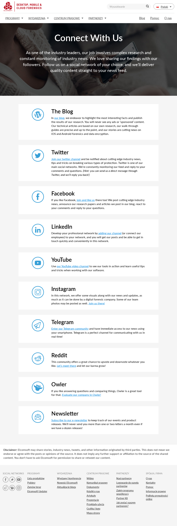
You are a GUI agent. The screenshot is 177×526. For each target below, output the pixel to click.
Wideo (90, 478)
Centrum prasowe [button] (67, 18)
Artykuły (91, 495)
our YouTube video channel (73, 266)
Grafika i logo (93, 508)
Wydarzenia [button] (36, 18)
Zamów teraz (34, 487)
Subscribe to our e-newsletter (69, 420)
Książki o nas (93, 491)
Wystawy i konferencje (69, 478)
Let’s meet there (66, 365)
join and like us (86, 200)
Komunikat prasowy (97, 482)
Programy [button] (12, 18)
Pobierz (31, 482)
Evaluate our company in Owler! (81, 394)
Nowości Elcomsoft (67, 482)
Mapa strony (93, 512)
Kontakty (150, 482)
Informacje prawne (156, 491)
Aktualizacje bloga (66, 487)
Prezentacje (93, 500)
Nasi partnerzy (124, 478)
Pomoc (154, 18)
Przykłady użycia (95, 504)
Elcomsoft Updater (37, 491)
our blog (59, 117)
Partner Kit (122, 498)
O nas (168, 18)
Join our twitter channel (65, 159)
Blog (142, 18)
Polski (164, 6)
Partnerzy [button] (95, 18)
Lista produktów (35, 478)
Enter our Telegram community (69, 328)
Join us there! (96, 303)
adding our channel (110, 233)
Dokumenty (93, 487)
